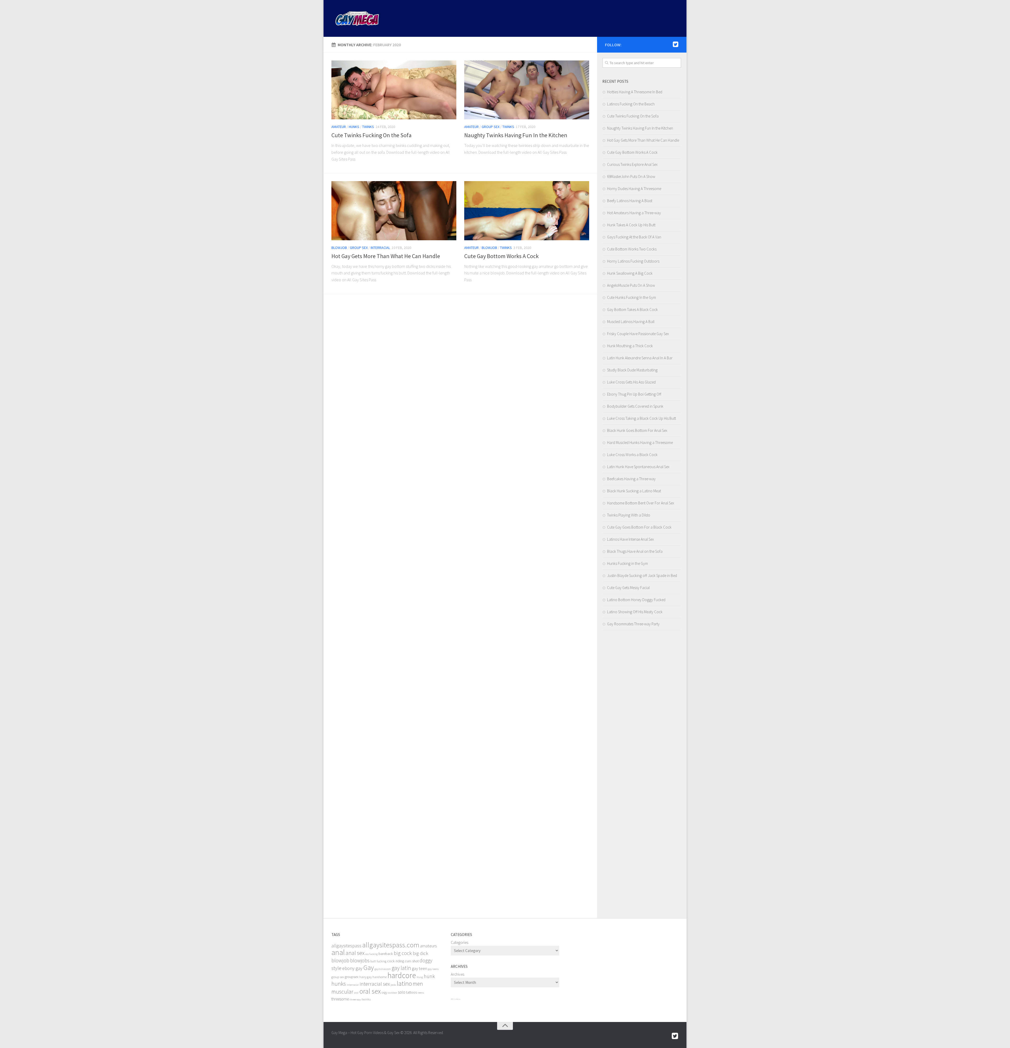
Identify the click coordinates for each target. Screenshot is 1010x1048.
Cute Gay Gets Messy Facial (628, 587)
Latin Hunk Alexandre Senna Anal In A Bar (640, 357)
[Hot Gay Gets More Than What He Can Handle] (393, 210)
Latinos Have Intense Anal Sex (630, 539)
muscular (342, 991)
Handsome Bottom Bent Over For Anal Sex (640, 502)
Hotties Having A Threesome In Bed (634, 91)
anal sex (355, 953)
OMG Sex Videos (455, 999)
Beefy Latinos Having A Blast (629, 200)
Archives (457, 974)
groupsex (351, 976)
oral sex (370, 991)
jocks (393, 984)
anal (338, 952)
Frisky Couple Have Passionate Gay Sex (638, 333)
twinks (366, 999)
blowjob (340, 960)
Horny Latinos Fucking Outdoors (633, 261)
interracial (353, 984)
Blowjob (339, 247)
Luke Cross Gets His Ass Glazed (631, 382)
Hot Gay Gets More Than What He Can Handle (385, 256)
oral (356, 992)
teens (421, 992)
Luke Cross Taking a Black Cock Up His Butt (641, 418)
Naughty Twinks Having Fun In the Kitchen (515, 135)
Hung (420, 977)
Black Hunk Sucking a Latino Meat (634, 490)
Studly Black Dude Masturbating (632, 369)
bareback (385, 953)
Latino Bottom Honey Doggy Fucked (636, 599)
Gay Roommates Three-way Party (633, 623)
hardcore (401, 975)
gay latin (401, 968)
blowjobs (360, 960)
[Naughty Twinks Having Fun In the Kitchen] (526, 89)
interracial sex (375, 983)
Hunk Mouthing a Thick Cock (630, 345)
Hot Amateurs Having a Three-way (634, 212)
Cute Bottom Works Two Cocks (631, 249)
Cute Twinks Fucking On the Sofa (371, 135)
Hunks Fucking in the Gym (627, 563)
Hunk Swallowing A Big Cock (630, 273)
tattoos (411, 992)
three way (355, 999)
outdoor (392, 992)
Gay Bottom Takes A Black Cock (632, 309)
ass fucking (371, 954)
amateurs (428, 946)
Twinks (368, 126)
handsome (379, 977)
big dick (420, 953)
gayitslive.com (383, 969)
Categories (459, 942)
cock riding (395, 961)
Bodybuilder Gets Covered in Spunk (635, 406)
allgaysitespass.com (390, 944)
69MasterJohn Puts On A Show (631, 176)
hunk (429, 976)
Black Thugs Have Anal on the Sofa (635, 551)
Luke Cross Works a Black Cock (632, 454)
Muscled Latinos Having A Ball (630, 321)
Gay (368, 967)
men (418, 983)
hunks (338, 983)
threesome (340, 998)
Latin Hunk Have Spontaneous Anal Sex (638, 466)
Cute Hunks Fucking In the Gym (631, 297)
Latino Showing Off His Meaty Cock (635, 611)
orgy (384, 992)
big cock (403, 953)
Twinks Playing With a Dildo (628, 515)
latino (404, 983)
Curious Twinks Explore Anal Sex (632, 164)
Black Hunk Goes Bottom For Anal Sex (637, 430)
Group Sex (490, 126)
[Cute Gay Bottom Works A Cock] (526, 210)
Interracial (380, 247)
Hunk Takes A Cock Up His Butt (631, 224)
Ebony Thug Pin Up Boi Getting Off (634, 394)
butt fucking (378, 961)
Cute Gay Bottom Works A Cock (501, 256)
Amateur (338, 126)
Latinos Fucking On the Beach (631, 103)
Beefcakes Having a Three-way (631, 478)
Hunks (354, 126)
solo (401, 992)
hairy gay (365, 977)
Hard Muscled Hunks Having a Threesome (640, 442)
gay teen (419, 968)
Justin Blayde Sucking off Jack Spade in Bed (642, 575)
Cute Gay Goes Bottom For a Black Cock (639, 527)
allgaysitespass (346, 946)
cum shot (412, 961)
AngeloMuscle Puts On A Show (631, 285)
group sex (337, 977)
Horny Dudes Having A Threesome (634, 188)
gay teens (433, 969)
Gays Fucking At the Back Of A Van (634, 236)
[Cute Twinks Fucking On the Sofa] (393, 89)
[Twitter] (675, 44)
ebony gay (352, 968)
